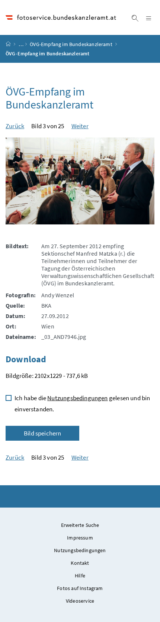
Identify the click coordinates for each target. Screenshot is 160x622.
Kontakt (80, 563)
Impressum (80, 537)
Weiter (80, 126)
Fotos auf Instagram (80, 588)
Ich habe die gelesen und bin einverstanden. (82, 403)
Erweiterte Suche (80, 525)
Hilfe (80, 575)
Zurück (15, 126)
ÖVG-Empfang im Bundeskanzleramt (71, 44)
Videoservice (80, 600)
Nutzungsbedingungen (77, 398)
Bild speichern (42, 433)
